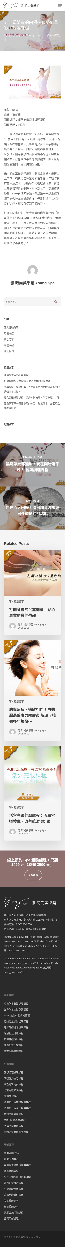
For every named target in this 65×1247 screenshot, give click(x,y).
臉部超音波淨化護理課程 (17, 1108)
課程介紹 (9, 345)
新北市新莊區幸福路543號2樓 (30, 915)
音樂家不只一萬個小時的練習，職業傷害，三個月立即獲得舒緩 (32, 405)
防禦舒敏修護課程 (13, 1090)
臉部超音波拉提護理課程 (17, 1102)
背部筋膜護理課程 (13, 1194)
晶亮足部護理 (11, 1218)
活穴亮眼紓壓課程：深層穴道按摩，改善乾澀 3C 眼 (31, 397)
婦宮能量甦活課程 (13, 1182)
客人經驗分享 (11, 327)
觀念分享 (9, 339)
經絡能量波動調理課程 (16, 1021)
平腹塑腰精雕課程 (13, 1188)
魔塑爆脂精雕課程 (13, 1051)
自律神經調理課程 (13, 1039)
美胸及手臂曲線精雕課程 (17, 1165)
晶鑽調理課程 (11, 1096)
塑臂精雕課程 (11, 1171)
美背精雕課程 (11, 1200)
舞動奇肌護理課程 (13, 1114)
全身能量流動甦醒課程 (16, 1009)
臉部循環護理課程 (13, 1072)
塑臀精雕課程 (11, 1206)
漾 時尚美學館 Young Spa (24, 35)
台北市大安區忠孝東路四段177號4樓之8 (35, 919)
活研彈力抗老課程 (13, 1078)
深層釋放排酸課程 (13, 1033)
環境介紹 (9, 333)
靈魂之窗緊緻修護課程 (16, 1131)
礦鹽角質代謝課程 (13, 1045)
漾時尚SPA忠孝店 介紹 (16, 375)
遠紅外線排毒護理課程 (16, 1027)
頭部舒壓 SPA (11, 1153)
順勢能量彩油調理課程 (16, 1003)
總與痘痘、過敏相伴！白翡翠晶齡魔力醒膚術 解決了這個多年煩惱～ (32, 389)
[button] (60, 5)
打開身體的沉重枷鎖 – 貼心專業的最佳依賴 (27, 381)
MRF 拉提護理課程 (14, 1120)
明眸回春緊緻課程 (13, 1126)
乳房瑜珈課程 (11, 1159)
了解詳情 (33, 875)
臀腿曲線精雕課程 (13, 1212)
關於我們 (9, 351)
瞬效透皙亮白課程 (13, 1084)
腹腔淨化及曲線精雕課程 (17, 1177)
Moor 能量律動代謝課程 (17, 1015)
